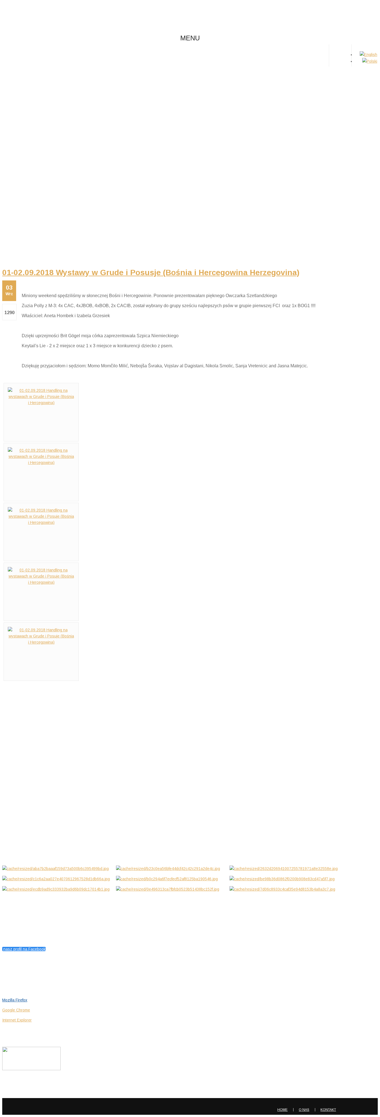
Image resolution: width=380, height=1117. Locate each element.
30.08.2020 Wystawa (22, 808)
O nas (304, 1110)
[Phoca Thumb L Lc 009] (171, 889)
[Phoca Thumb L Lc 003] (284, 869)
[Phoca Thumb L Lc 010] (284, 889)
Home (187, 92)
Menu (190, 38)
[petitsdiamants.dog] (43, 16)
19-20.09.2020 (15, 784)
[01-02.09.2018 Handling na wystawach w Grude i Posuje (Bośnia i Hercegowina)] (41, 402)
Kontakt (328, 1110)
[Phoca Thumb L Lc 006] (284, 879)
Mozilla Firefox (14, 1000)
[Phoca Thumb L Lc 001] (57, 869)
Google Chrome (16, 1010)
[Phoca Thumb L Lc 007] (57, 889)
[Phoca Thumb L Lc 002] (171, 869)
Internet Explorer (17, 1020)
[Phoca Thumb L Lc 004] (57, 879)
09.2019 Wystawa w (21, 833)
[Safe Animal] (31, 1069)
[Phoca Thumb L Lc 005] (171, 879)
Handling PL (186, 99)
